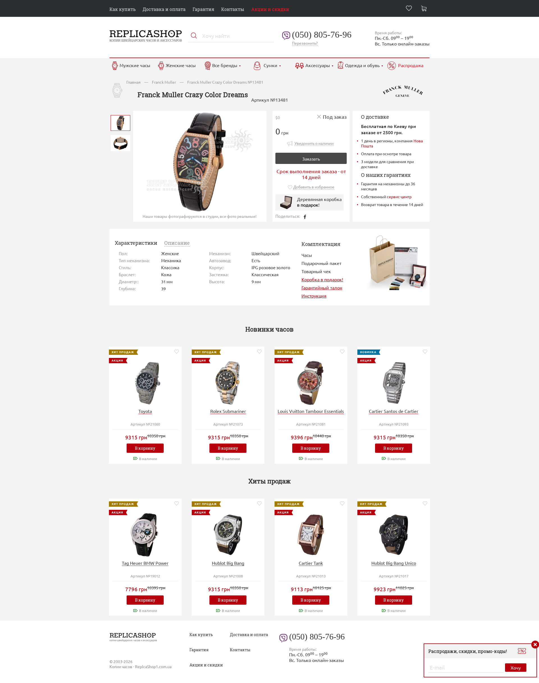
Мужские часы (135, 65)
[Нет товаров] (425, 9)
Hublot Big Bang (228, 563)
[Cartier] (394, 382)
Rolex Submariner (228, 411)
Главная (133, 81)
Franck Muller (164, 81)
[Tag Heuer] (145, 534)
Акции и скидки (270, 9)
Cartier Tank (311, 563)
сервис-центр (399, 196)
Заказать (311, 158)
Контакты (232, 9)
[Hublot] (228, 534)
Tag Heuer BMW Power (145, 563)
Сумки (270, 65)
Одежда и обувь (362, 65)
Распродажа (410, 65)
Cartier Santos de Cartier (393, 411)
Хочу (516, 667)
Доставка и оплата (164, 9)
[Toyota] (145, 382)
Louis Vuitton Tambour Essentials (311, 411)
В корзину (145, 448)
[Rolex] (228, 382)
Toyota (145, 411)
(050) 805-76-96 (321, 34)
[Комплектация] (398, 262)
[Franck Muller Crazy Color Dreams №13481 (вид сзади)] (120, 142)
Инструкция (314, 295)
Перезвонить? (305, 42)
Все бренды (224, 65)
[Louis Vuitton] (311, 382)
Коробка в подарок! (322, 279)
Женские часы (181, 65)
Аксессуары (317, 65)
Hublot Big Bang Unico (393, 563)
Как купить (122, 9)
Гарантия (203, 9)
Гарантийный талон (322, 287)
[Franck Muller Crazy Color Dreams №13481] (120, 122)
